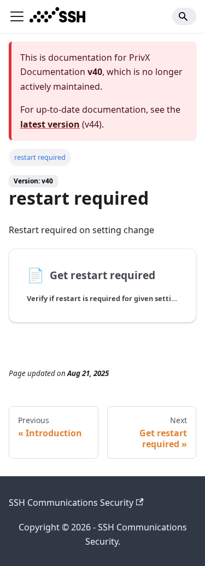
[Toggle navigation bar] (17, 16)
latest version (50, 124)
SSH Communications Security (71, 502)
